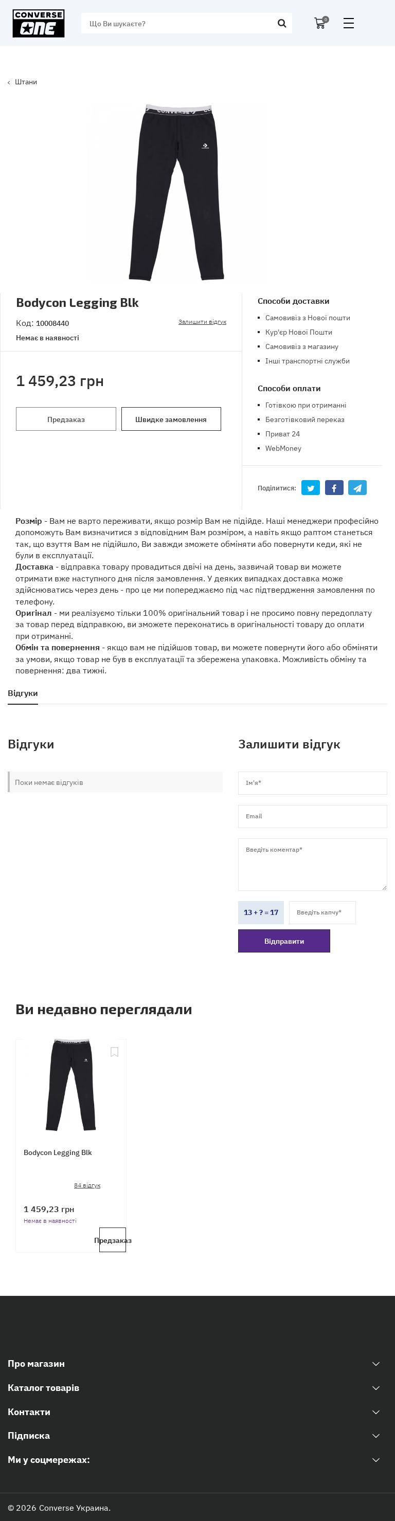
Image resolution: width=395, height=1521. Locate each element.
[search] (282, 23)
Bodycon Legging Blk (58, 1152)
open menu (349, 23)
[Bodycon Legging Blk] (71, 1085)
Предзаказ (66, 419)
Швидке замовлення (171, 419)
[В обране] (114, 1085)
